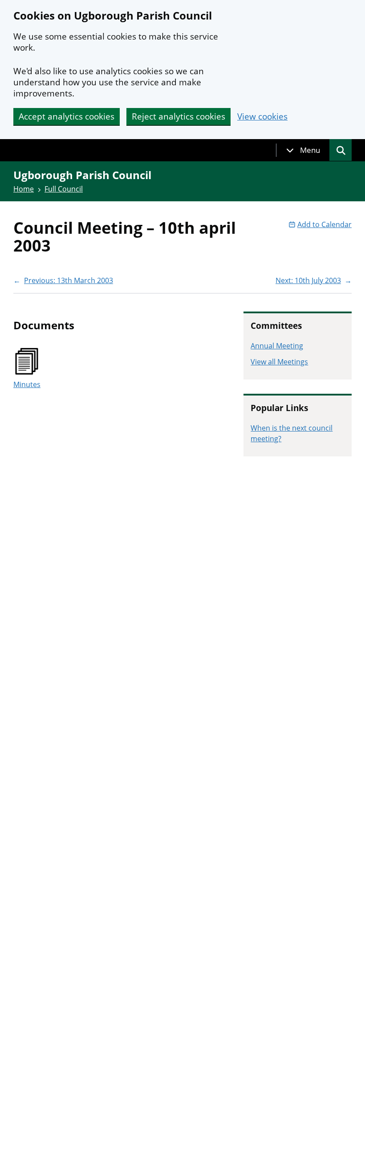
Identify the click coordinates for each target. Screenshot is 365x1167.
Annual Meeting (277, 346)
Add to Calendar (324, 224)
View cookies (262, 116)
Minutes (27, 384)
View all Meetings (279, 362)
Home (23, 189)
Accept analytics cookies (66, 116)
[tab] (303, 150)
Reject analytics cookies (178, 116)
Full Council (64, 189)
